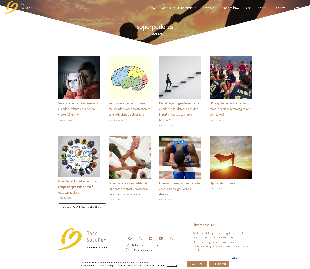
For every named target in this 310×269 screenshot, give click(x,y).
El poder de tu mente (222, 183)
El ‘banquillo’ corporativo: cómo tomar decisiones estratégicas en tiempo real (230, 108)
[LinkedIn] (150, 238)
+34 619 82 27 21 (143, 249)
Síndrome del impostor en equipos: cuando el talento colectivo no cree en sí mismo (79, 108)
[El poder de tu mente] (231, 157)
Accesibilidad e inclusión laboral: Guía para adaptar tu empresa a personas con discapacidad (128, 188)
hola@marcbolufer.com (146, 245)
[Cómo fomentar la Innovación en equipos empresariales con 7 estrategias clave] (79, 156)
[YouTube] (160, 238)
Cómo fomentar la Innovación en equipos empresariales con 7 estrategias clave (78, 186)
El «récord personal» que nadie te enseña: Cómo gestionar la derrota (179, 188)
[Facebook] (129, 238)
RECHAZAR (220, 264)
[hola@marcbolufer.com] (128, 245)
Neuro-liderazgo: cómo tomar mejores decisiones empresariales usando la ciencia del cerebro (129, 108)
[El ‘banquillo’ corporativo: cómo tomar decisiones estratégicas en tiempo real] (231, 77)
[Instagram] (171, 238)
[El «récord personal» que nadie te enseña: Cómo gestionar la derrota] (180, 157)
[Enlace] (18, 8)
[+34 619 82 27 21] (128, 249)
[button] (198, 8)
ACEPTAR (197, 264)
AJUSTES (172, 265)
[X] (140, 238)
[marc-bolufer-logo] (87, 239)
